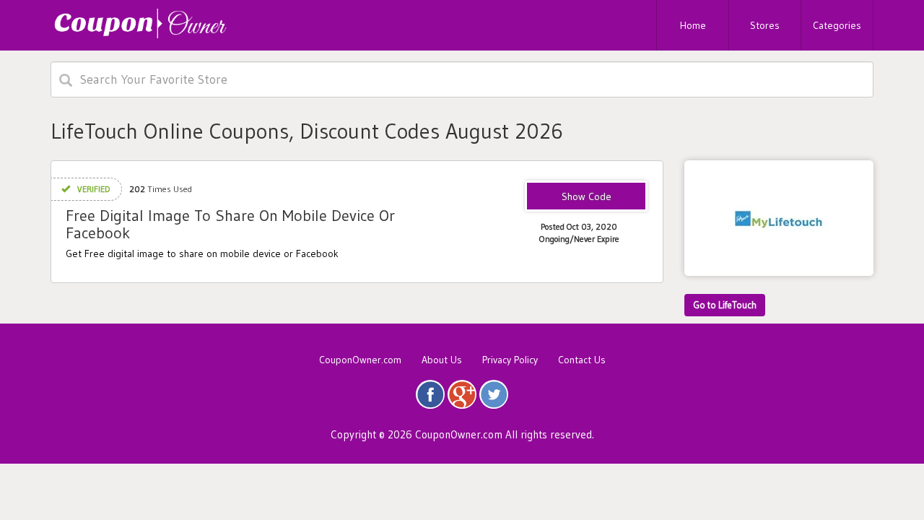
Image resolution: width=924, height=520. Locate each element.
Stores (765, 25)
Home (693, 25)
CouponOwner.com (360, 359)
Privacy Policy (510, 359)
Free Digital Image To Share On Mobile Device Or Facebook (230, 224)
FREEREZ (586, 197)
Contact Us (582, 359)
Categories (837, 25)
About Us (442, 359)
